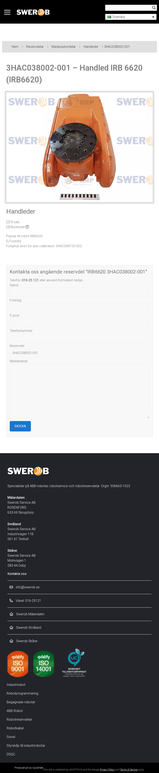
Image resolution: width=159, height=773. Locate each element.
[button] (131, 17)
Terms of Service (128, 769)
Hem (15, 47)
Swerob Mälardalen (29, 614)
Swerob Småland (28, 628)
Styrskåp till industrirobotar (26, 746)
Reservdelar (35, 47)
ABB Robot (15, 711)
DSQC (11, 754)
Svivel (11, 737)
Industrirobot (16, 685)
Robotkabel (15, 728)
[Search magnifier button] (154, 8)
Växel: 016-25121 (28, 601)
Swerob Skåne (26, 641)
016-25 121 (30, 280)
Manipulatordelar (64, 47)
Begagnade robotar (21, 702)
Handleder (91, 47)
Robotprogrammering (22, 693)
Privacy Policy (107, 769)
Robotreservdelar (19, 719)
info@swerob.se (27, 587)
